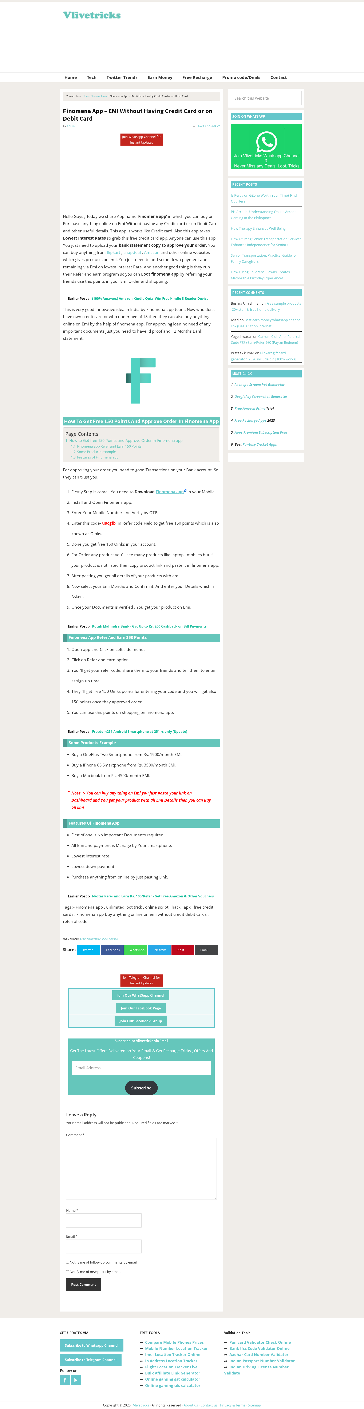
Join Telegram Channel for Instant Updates (141, 980)
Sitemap (254, 1405)
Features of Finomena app (98, 457)
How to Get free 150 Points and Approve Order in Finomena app (126, 440)
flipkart (113, 252)
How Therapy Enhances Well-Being (258, 228)
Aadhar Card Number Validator (258, 1354)
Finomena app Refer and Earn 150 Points (109, 446)
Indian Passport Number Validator (262, 1360)
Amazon (151, 252)
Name (72, 1210)
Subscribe (141, 1088)
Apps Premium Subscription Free (261, 432)
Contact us (209, 1405)
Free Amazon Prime (250, 408)
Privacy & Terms (232, 1405)
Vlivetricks (91, 14)
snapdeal (132, 252)
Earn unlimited (90, 938)
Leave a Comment (208, 126)
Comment (75, 1135)
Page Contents (81, 434)
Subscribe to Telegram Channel (90, 1359)
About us (191, 1405)
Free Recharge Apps (250, 420)
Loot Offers (110, 938)
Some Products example (96, 451)
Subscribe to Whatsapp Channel (91, 1345)
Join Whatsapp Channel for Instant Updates (141, 139)
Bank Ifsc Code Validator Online (259, 1348)
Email (72, 1236)
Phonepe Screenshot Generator (259, 384)
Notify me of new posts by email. (95, 1271)
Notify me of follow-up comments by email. (104, 1262)
